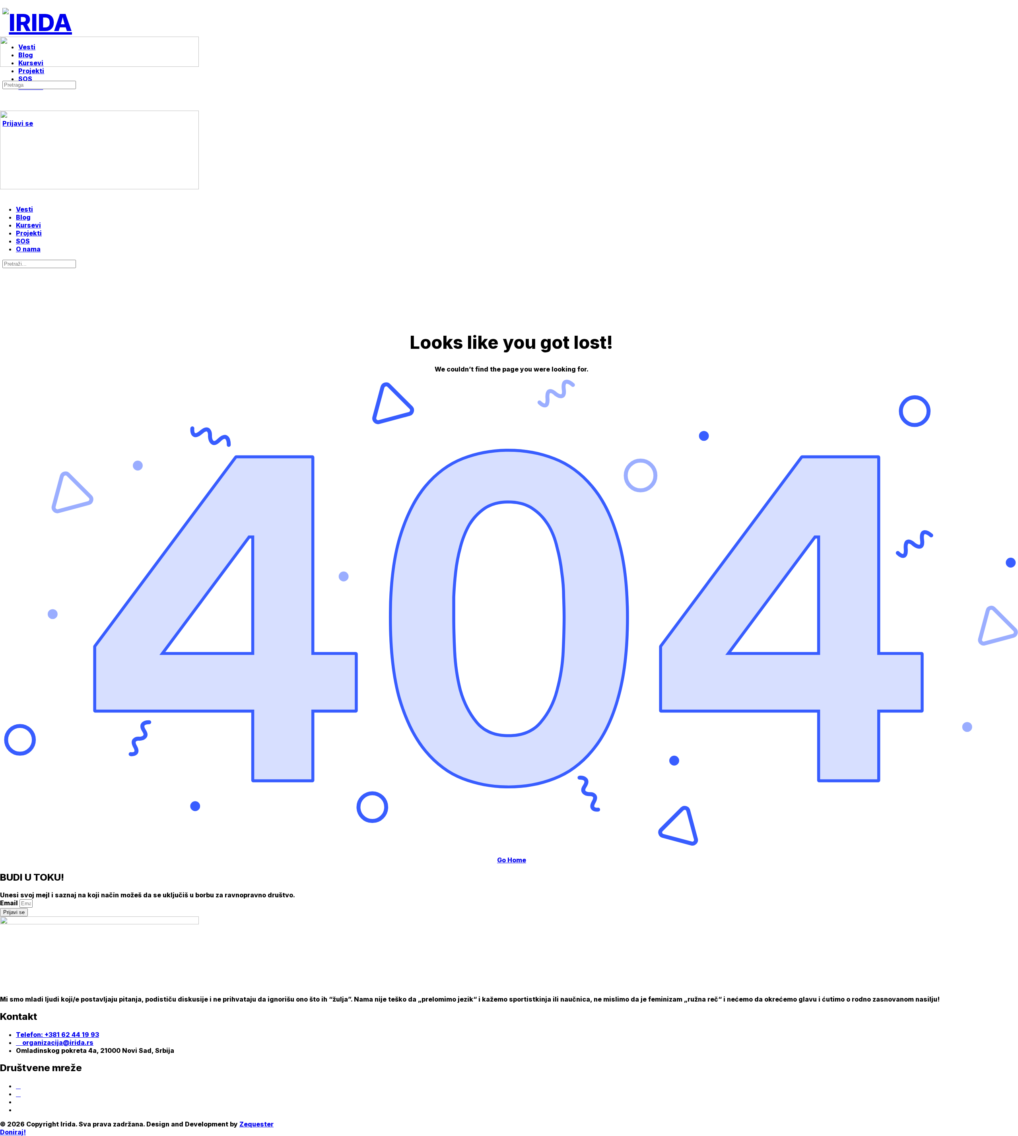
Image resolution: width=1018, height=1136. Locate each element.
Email (9, 903)
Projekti (29, 233)
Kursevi (28, 225)
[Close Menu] (4, 195)
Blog (23, 217)
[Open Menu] (4, 33)
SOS (23, 241)
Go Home (511, 860)
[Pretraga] (4, 76)
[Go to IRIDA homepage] (37, 22)
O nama (28, 249)
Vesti (24, 209)
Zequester (256, 1124)
